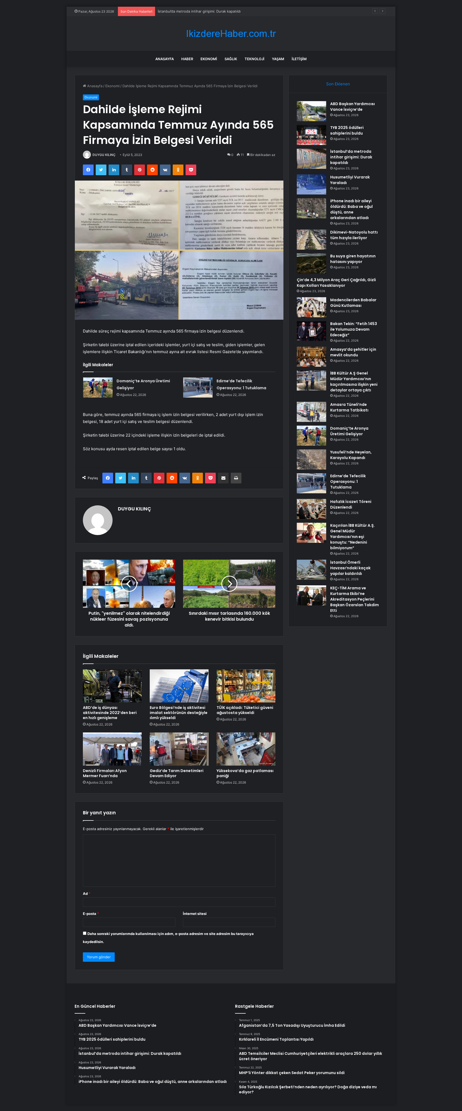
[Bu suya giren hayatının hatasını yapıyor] (311, 263)
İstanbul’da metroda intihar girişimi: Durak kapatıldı (199, 11)
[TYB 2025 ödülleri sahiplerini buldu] (311, 135)
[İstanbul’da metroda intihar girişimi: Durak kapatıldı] (311, 159)
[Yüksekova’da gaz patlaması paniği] (246, 749)
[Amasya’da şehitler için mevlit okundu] (311, 357)
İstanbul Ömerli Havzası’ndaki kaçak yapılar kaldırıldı (350, 568)
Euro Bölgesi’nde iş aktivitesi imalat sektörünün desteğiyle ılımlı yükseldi (178, 712)
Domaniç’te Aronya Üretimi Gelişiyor (349, 431)
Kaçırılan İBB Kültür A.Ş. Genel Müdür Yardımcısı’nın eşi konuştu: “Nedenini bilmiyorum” (352, 537)
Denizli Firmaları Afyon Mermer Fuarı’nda (105, 773)
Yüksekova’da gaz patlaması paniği (245, 773)
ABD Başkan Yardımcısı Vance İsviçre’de (352, 106)
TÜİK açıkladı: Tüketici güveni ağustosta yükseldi (245, 710)
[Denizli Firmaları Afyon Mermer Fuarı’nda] (112, 749)
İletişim (299, 59)
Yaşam (278, 59)
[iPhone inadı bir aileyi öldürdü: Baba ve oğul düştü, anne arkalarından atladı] (311, 208)
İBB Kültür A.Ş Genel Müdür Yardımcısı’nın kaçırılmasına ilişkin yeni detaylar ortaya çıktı (354, 382)
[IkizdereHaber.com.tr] (231, 33)
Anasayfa (164, 59)
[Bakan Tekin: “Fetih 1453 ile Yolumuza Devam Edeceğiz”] (311, 331)
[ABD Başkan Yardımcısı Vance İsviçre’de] (311, 111)
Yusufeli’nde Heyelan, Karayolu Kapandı (351, 454)
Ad (86, 893)
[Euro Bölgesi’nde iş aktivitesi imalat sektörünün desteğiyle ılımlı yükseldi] (179, 686)
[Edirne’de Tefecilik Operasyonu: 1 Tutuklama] (198, 387)
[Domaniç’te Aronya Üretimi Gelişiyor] (98, 387)
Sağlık (231, 59)
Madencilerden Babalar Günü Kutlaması (353, 302)
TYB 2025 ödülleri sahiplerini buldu (347, 130)
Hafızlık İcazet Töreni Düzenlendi (350, 504)
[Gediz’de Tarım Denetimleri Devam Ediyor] (179, 749)
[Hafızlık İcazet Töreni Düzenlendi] (311, 509)
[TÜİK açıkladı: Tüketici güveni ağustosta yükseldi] (246, 686)
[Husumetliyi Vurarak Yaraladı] (311, 184)
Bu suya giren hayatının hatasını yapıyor (353, 258)
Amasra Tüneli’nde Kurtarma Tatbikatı (349, 407)
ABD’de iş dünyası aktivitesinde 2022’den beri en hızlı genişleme (110, 712)
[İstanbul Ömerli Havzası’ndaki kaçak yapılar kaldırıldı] (311, 570)
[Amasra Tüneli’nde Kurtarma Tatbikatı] (311, 412)
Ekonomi (209, 59)
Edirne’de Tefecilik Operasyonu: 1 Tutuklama (348, 481)
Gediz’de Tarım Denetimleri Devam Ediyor (176, 773)
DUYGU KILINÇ (104, 155)
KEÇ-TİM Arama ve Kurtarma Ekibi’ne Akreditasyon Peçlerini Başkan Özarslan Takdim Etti (354, 599)
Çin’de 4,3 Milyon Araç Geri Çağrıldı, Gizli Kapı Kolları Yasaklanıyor (336, 282)
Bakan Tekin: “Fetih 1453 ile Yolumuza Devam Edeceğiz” (353, 329)
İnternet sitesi (195, 913)
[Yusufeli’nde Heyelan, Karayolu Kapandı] (311, 459)
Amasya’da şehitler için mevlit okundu (353, 352)
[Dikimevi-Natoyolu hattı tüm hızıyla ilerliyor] (311, 240)
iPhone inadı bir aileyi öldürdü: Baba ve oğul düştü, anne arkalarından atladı (351, 209)
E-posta (91, 913)
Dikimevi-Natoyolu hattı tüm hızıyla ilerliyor (354, 235)
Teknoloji (254, 59)
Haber (187, 59)
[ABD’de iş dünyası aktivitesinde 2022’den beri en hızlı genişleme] (112, 686)
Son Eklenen (338, 83)
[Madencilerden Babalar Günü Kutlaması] (311, 307)
